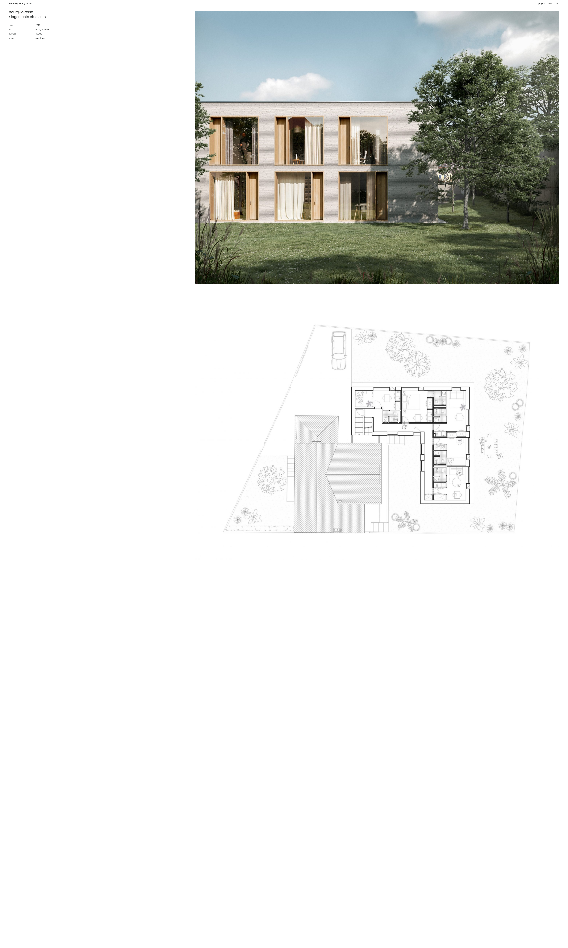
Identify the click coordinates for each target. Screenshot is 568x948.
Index (550, 4)
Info (557, 4)
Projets (541, 4)
